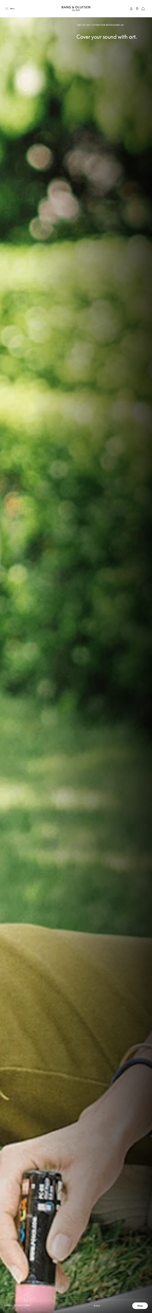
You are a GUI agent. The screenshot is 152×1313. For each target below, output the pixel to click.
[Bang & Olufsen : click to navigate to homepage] (76, 8)
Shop (140, 1305)
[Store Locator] (137, 8)
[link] (131, 8)
